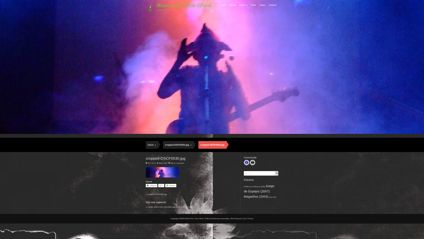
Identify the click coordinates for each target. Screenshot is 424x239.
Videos (262, 5)
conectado (167, 207)
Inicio (223, 5)
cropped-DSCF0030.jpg (178, 145)
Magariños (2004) (256, 196)
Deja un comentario (177, 163)
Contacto (273, 5)
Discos (242, 5)
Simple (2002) (272, 197)
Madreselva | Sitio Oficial (183, 5)
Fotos (253, 5)
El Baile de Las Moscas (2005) (254, 186)
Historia (232, 5)
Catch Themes (248, 219)
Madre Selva (163, 163)
